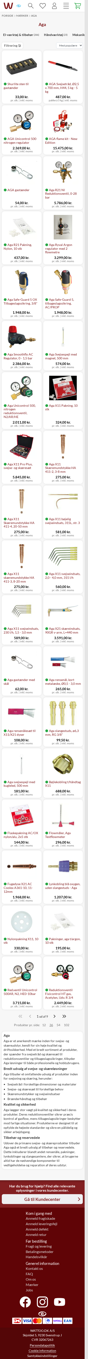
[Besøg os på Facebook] (25, 1302)
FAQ (29, 1274)
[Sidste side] (64, 1016)
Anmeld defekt (37, 1229)
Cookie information (42, 1350)
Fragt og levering (39, 1246)
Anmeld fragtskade (40, 1218)
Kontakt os (34, 1268)
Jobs (29, 1290)
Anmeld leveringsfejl (41, 1224)
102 (66, 1025)
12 (44, 1025)
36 (51, 1025)
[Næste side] (54, 1016)
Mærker (22, 15)
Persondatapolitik (42, 1345)
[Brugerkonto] (54, 6)
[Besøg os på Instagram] (42, 1302)
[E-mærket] (18, 5)
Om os (31, 1279)
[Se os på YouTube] (59, 1302)
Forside (7, 15)
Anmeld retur (36, 1235)
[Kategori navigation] (66, 6)
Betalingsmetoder (39, 1252)
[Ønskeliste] (43, 6)
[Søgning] (31, 6)
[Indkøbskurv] (78, 6)
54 (58, 1025)
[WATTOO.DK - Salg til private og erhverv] (8, 6)
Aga (34, 15)
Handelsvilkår (36, 1257)
